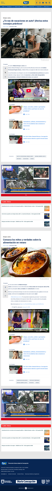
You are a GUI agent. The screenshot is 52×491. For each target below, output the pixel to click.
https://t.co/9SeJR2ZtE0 (25, 304)
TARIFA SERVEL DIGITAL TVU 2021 (7, 471)
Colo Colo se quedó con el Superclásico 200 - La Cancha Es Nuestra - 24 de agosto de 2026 (21, 213)
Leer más (27, 114)
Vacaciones (25, 158)
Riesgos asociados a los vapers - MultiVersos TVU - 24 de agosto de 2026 (17, 221)
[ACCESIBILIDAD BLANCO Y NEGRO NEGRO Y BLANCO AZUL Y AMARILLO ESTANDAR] (46, 2)
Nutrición (31, 382)
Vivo (26, 195)
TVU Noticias (9, 6)
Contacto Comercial (12, 473)
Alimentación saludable (22, 380)
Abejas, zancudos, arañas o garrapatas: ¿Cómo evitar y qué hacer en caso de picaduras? (34, 109)
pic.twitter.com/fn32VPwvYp (37, 304)
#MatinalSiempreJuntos (16, 297)
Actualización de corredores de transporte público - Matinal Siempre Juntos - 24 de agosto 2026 (22, 206)
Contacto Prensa (20, 473)
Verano (32, 158)
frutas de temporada (34, 380)
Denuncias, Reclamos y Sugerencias (32, 473)
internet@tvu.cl (4, 473)
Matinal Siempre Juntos (40, 156)
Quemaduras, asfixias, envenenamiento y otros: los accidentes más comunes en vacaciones (34, 123)
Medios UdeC (46, 6)
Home (3, 6)
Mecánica (19, 158)
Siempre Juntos (17, 6)
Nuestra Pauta (31, 6)
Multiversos (25, 6)
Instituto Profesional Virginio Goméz (25, 156)
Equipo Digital (6, 26)
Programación (39, 6)
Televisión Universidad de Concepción (18, 463)
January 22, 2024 (26, 307)
